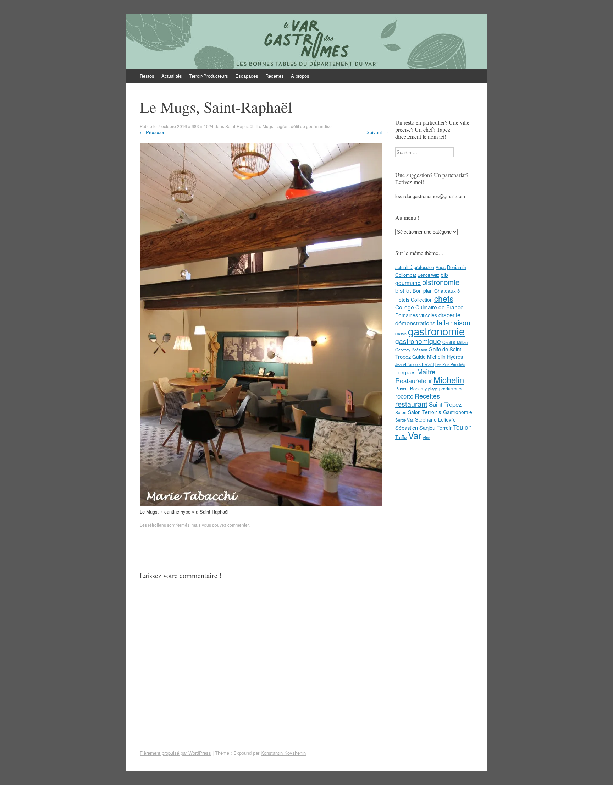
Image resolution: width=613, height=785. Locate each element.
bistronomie (440, 282)
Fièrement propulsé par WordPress (175, 753)
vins (426, 437)
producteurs (450, 388)
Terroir (444, 427)
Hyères (455, 356)
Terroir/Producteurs (208, 75)
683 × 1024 (203, 126)
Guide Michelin (429, 356)
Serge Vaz (404, 420)
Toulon (462, 427)
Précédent (153, 132)
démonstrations (415, 323)
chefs (443, 298)
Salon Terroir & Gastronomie (440, 412)
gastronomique (418, 341)
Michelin (448, 380)
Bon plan (423, 290)
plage (433, 388)
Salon (401, 412)
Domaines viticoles (416, 315)
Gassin (401, 333)
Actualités (171, 75)
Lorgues (405, 372)
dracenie (449, 315)
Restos (147, 75)
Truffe (401, 437)
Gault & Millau (455, 342)
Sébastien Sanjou (415, 427)
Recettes (274, 75)
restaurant (411, 404)
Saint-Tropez (445, 404)
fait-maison (453, 323)
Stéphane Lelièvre (435, 419)
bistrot (403, 290)
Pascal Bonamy (411, 388)
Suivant (377, 132)
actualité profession (414, 267)
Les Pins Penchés (450, 364)
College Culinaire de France (429, 307)
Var (414, 434)
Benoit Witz (428, 275)
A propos (300, 75)
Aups (441, 267)
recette (404, 396)
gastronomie (436, 330)
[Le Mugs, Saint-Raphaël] (261, 504)
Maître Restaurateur (415, 376)
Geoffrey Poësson (411, 349)
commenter (238, 525)
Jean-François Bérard (414, 364)
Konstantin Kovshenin (283, 753)
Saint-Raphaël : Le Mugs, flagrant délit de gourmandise (278, 126)
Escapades (246, 75)
